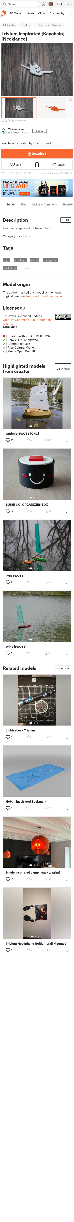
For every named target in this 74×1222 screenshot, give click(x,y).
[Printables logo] (3, 13)
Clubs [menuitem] (41, 13)
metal (34, 260)
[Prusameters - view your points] (50, 4)
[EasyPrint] (44, 4)
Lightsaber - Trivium (20, 730)
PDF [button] (67, 219)
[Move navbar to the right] (70, 13)
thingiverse (50, 260)
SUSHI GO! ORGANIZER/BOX (27, 504)
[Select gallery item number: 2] (34, 426)
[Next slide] (69, 107)
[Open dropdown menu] (70, 33)
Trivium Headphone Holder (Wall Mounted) (37, 943)
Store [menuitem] (30, 13)
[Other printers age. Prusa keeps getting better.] (37, 188)
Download (39, 153)
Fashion (26, 25)
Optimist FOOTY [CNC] (22, 433)
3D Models (10, 25)
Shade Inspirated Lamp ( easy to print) (33, 872)
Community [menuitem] (57, 13)
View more (63, 368)
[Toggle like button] (8, 440)
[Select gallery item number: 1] (30, 426)
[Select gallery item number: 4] (40, 426)
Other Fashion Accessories (50, 25)
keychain (20, 260)
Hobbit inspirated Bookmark (26, 801)
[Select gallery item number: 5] (42, 426)
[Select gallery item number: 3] (37, 426)
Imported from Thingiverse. (44, 296)
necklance (10, 268)
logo (6, 260)
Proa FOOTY (15, 575)
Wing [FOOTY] (16, 646)
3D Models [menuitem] (16, 13)
